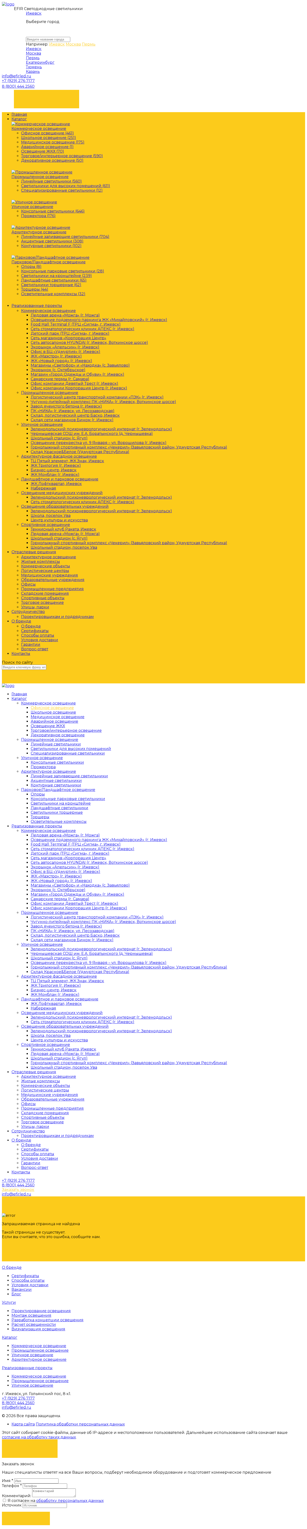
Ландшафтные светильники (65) (54, 280)
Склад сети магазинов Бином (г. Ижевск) (72, 420)
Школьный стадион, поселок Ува (64, 547)
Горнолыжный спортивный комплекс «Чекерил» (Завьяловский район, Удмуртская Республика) (129, 447)
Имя (7, 1480)
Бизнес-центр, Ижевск (54, 470)
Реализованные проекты (37, 305)
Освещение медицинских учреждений (62, 492)
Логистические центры (45, 570)
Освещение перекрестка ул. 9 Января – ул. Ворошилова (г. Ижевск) (98, 442)
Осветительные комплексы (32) (53, 294)
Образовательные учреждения (52, 579)
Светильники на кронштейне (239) (56, 275)
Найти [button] (26, 676)
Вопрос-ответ (34, 649)
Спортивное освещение (45, 524)
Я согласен (29, 1446)
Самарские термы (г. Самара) (60, 379)
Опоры (38, 794)
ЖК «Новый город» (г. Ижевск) (61, 360)
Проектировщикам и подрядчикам (57, 616)
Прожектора (43, 767)
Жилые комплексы (40, 561)
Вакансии (22, 1289)
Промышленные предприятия (52, 589)
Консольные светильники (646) (53, 211)
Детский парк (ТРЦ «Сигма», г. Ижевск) (70, 333)
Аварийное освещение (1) (47, 146)
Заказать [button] (26, 1518)
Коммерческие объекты (45, 566)
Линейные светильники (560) (51, 181)
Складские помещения (45, 593)
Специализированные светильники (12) (62, 190)
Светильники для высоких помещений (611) (65, 186)
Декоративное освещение (58, 735)
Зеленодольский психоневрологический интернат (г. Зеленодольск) (101, 429)
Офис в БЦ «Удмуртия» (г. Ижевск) (65, 351)
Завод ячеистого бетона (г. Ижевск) (66, 406)
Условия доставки (39, 640)
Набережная (43, 488)
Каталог (19, 119)
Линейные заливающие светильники (69, 776)
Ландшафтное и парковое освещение (59, 479)
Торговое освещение (42, 602)
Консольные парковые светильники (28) (62, 271)
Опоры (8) (31, 266)
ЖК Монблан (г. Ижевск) (55, 474)
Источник (12, 1505)
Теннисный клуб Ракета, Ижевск (63, 529)
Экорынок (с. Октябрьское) (58, 370)
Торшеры (40, 817)
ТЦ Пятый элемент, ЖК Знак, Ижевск (67, 461)
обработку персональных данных (70, 1500)
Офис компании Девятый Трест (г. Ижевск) (74, 383)
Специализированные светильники (68, 753)
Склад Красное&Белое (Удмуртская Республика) (80, 452)
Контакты (21, 653)
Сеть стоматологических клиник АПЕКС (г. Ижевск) (82, 329)
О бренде (21, 621)
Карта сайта (23, 1424)
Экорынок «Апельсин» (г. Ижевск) (65, 347)
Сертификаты (35, 631)
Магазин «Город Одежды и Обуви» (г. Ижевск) (77, 374)
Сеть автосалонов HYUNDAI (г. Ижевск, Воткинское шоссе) (89, 342)
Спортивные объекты (43, 598)
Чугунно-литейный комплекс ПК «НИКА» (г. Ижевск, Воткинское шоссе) (103, 401)
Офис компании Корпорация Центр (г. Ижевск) (79, 388)
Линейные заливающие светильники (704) (65, 236)
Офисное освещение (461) (47, 133)
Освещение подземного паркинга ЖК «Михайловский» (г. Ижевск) (99, 319)
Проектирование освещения (41, 1311)
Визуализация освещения (38, 1329)
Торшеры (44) (34, 289)
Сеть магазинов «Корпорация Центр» (68, 338)
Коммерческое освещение (39, 128)
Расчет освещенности (34, 1324)
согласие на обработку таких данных (39, 1437)
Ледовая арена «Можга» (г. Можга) (65, 315)
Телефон (12, 1485)
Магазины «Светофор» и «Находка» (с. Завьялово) (80, 365)
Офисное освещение (52, 707)
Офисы (28, 584)
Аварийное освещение (54, 721)
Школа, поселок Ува (51, 515)
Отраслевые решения (34, 552)
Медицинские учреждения (49, 575)
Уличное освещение (32, 206)
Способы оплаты (37, 635)
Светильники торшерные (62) (51, 285)
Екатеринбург (40, 62)
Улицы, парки (35, 607)
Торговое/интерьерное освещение (66, 730)
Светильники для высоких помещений (71, 748)
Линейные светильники (56, 744)
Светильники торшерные (57, 812)
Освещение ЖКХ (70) (42, 151)
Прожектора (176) (38, 215)
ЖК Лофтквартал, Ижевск (56, 483)
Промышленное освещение (40, 176)
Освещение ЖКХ (48, 726)
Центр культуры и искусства (59, 520)
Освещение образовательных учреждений (65, 506)
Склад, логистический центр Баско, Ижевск (75, 415)
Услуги (9, 1302)
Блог (16, 1294)
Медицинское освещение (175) (52, 142)
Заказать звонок (46, 96)
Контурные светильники (56, 785)
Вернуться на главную (44, 1249)
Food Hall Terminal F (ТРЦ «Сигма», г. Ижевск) (76, 324)
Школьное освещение (53, 712)
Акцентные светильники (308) (52, 241)
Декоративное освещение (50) (52, 160)
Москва (73, 44)
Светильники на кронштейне (61, 803)
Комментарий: (16, 1496)
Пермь (88, 44)
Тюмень (34, 67)
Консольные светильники (57, 762)
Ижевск (33, 13)
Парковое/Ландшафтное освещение (49, 262)
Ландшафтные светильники (59, 808)
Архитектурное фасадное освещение (59, 456)
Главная (19, 114)
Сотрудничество (28, 611)
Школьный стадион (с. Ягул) (59, 438)
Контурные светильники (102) (51, 245)
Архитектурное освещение (39, 232)
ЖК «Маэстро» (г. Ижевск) (56, 356)
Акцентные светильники (56, 780)
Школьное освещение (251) (48, 137)
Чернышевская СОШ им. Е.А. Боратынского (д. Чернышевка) (92, 433)
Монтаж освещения (31, 1315)
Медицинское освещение (57, 717)
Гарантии (30, 644)
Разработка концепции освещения (47, 1320)
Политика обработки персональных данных (80, 1424)
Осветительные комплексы (59, 821)
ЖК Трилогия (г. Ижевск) (56, 465)
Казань (33, 71)
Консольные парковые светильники (68, 798)
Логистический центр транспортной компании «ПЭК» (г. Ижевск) (97, 397)
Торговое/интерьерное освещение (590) (62, 156)
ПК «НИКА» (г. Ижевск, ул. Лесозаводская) (72, 411)
